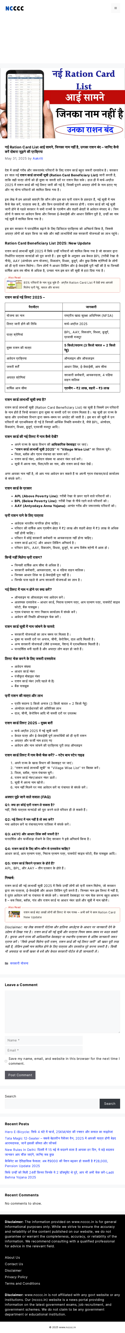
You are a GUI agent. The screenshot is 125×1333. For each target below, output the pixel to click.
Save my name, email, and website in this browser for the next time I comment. (64, 1061)
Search (10, 1096)
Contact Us (14, 1264)
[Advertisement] (62, 40)
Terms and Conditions (22, 1283)
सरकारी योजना (19, 963)
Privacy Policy (16, 1277)
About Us (12, 1257)
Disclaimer (13, 1270)
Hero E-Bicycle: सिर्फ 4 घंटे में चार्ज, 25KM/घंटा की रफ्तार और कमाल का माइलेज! (59, 1132)
